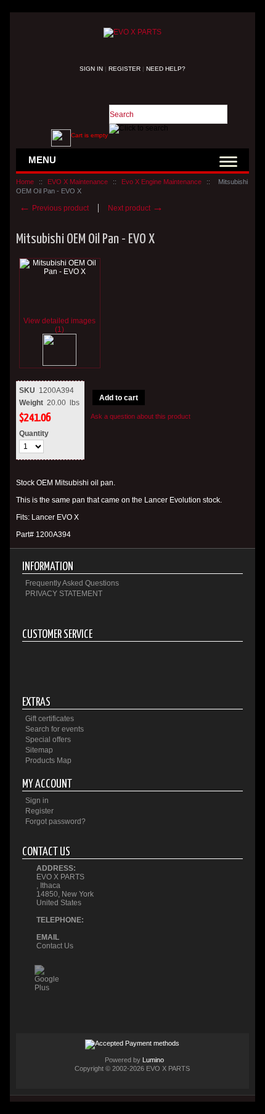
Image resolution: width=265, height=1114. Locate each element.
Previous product (54, 208)
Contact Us (54, 946)
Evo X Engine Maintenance (161, 181)
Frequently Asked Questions (72, 583)
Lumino (153, 1060)
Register (124, 68)
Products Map (48, 760)
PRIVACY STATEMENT (63, 593)
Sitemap (39, 750)
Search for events (54, 729)
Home (25, 181)
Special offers (48, 739)
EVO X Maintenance (77, 181)
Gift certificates (49, 718)
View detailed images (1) (59, 325)
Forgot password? (55, 821)
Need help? (166, 68)
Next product (135, 208)
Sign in (91, 68)
